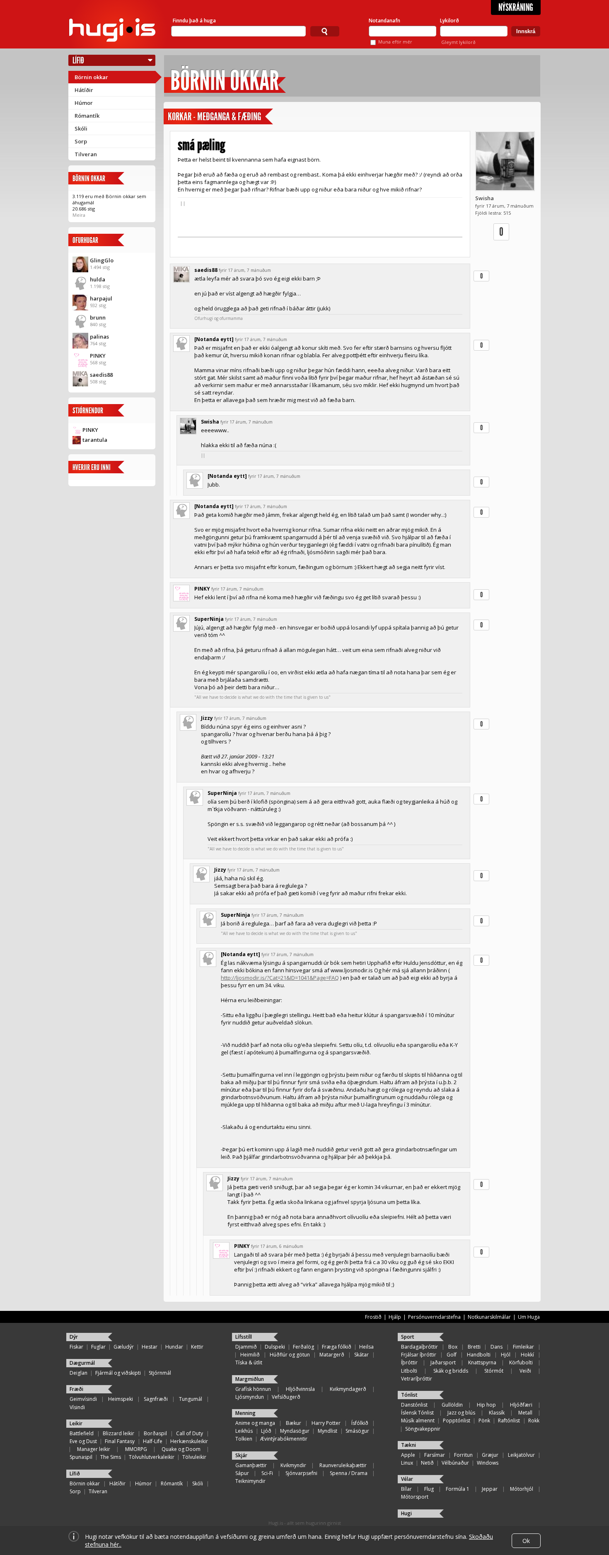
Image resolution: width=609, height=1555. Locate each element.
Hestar (149, 1346)
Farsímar (434, 1454)
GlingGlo (102, 260)
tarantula (94, 439)
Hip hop (486, 1404)
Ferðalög (303, 1346)
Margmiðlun (249, 1379)
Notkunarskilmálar (489, 1316)
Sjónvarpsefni (301, 1473)
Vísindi (77, 1407)
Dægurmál (82, 1362)
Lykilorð (449, 20)
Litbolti (409, 1370)
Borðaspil (155, 1433)
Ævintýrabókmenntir (283, 1438)
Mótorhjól (521, 1488)
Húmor (84, 103)
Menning (245, 1413)
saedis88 (101, 374)
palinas (99, 336)
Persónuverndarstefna (434, 1316)
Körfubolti (521, 1362)
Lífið (78, 60)
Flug (429, 1488)
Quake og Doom (181, 1449)
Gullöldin (452, 1404)
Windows (487, 1462)
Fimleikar (523, 1346)
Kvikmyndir (293, 1465)
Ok (526, 1541)
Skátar (361, 1354)
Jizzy (207, 718)
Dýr (74, 1336)
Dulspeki (275, 1346)
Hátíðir (84, 90)
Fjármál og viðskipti (118, 1372)
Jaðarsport (443, 1362)
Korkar (179, 116)
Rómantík (87, 115)
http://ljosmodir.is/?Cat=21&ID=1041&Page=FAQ (280, 977)
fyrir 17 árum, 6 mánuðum (277, 1246)
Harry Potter (326, 1423)
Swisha (484, 198)
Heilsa (366, 1346)
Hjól (505, 1354)
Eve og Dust (83, 1441)
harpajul (101, 298)
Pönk (484, 1420)
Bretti (474, 1346)
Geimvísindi (83, 1398)
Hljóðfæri (521, 1404)
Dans (497, 1346)
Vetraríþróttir (416, 1378)
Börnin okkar (91, 77)
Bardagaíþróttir (419, 1346)
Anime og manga (255, 1423)
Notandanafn (384, 20)
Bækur (293, 1423)
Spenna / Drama (348, 1473)
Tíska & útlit (248, 1362)
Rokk (533, 1420)
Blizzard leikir (118, 1433)
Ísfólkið (359, 1423)
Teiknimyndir (250, 1481)
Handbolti (479, 1354)
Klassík (497, 1412)
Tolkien (243, 1438)
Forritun (463, 1454)
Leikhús (244, 1430)
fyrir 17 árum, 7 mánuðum (245, 270)
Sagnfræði (156, 1398)
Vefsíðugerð (286, 1396)
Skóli (81, 128)
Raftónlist (509, 1420)
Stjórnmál (160, 1372)
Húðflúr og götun (290, 1354)
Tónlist (409, 1394)
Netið (427, 1462)
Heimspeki (120, 1398)
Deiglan (78, 1372)
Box (452, 1346)
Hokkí (527, 1354)
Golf (452, 1354)
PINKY (98, 355)
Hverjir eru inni (91, 467)
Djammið (246, 1346)
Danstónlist (414, 1404)
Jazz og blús (461, 1412)
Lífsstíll (243, 1336)
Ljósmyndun (249, 1396)
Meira (78, 215)
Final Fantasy (120, 1441)
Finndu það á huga (194, 20)
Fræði (76, 1389)
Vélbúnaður (455, 1462)
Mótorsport (414, 1496)
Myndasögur (294, 1430)
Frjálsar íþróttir (418, 1354)
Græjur (490, 1454)
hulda (97, 279)
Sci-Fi (267, 1473)
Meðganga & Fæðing (229, 116)
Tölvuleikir (194, 1457)
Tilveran (86, 154)
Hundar (174, 1346)
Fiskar (76, 1346)
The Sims (110, 1457)
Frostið (373, 1316)
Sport (407, 1336)
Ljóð (266, 1430)
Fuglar (98, 1346)
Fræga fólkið (336, 1346)
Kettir (197, 1346)
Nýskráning (515, 7)
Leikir (76, 1423)
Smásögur (357, 1430)
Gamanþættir (251, 1465)
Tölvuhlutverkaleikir (151, 1457)
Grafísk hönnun (253, 1389)
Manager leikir (93, 1449)
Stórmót (493, 1370)
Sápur (242, 1473)
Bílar (406, 1488)
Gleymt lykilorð (458, 42)
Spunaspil (81, 1457)
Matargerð (331, 1354)
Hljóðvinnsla (300, 1389)
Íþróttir (409, 1362)
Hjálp (395, 1316)
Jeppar (490, 1488)
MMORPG (136, 1449)
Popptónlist (456, 1420)
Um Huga (529, 1316)
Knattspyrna (482, 1362)
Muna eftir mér (395, 42)
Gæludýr (124, 1346)
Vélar (407, 1478)
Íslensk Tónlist (417, 1412)
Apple (408, 1454)
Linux (407, 1462)
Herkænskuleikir (189, 1441)
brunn (98, 317)
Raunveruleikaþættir (343, 1465)
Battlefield (82, 1433)
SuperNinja (209, 618)
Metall (525, 1412)
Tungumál (190, 1398)
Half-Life (152, 1441)
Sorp (81, 141)
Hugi (406, 1513)
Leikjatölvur (521, 1454)
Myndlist (327, 1430)
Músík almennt (418, 1420)
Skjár (241, 1455)
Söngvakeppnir (422, 1428)
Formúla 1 (457, 1488)
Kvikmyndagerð (348, 1389)
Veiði (525, 1370)
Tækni (408, 1444)
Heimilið (250, 1354)
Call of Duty (189, 1433)
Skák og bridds (450, 1370)
